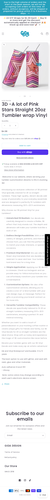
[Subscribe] (42, 435)
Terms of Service (12, 452)
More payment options (25, 158)
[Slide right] (30, 96)
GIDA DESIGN (27, 495)
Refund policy (11, 457)
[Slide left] (19, 96)
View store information (14, 170)
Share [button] (6, 384)
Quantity (5, 121)
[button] (2, 33)
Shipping (5, 134)
